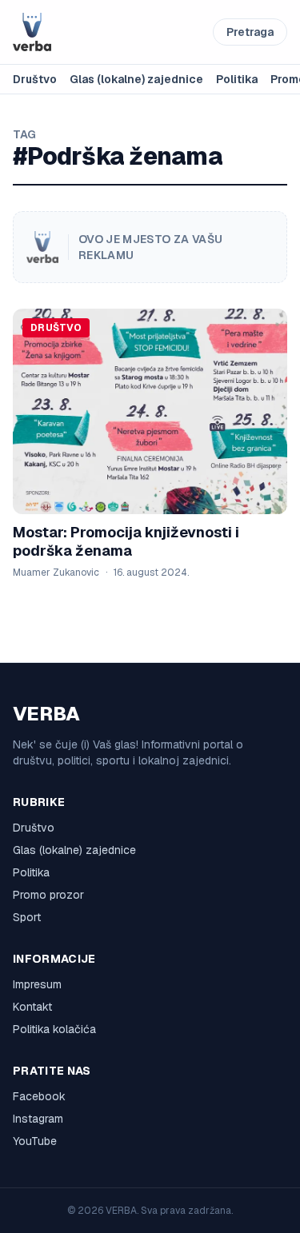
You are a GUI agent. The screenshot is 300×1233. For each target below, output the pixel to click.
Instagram (38, 1118)
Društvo (35, 79)
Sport (27, 917)
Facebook (39, 1096)
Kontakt (32, 1007)
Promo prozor (48, 895)
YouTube (35, 1141)
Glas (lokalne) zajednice (136, 79)
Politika (237, 79)
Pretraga (250, 32)
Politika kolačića (54, 1029)
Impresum (37, 984)
